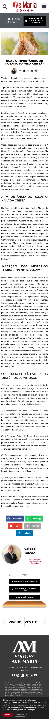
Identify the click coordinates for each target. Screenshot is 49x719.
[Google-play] (32, 10)
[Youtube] (24, 10)
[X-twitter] (26, 675)
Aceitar (7, 715)
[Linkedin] (22, 675)
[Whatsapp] (31, 675)
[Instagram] (17, 10)
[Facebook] (21, 10)
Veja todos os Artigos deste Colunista (35, 561)
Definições (20, 715)
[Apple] (28, 10)
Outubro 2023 (13, 20)
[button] (5, 6)
